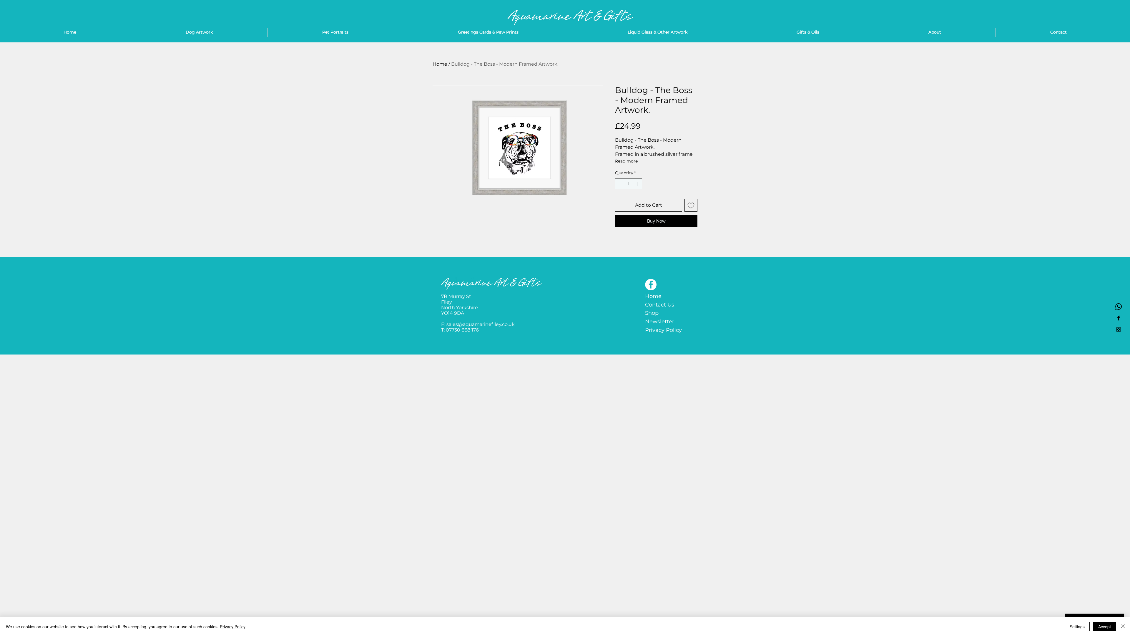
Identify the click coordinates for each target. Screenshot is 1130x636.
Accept (1104, 627)
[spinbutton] (628, 184)
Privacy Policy (663, 330)
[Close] (1122, 626)
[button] (657, 32)
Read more (626, 161)
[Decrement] (619, 184)
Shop (652, 313)
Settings (1077, 627)
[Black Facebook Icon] (1118, 318)
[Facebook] (651, 284)
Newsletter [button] (659, 321)
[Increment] (637, 184)
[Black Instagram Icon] (1118, 329)
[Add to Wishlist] (690, 205)
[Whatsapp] (1118, 306)
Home (440, 64)
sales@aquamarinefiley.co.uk (480, 324)
